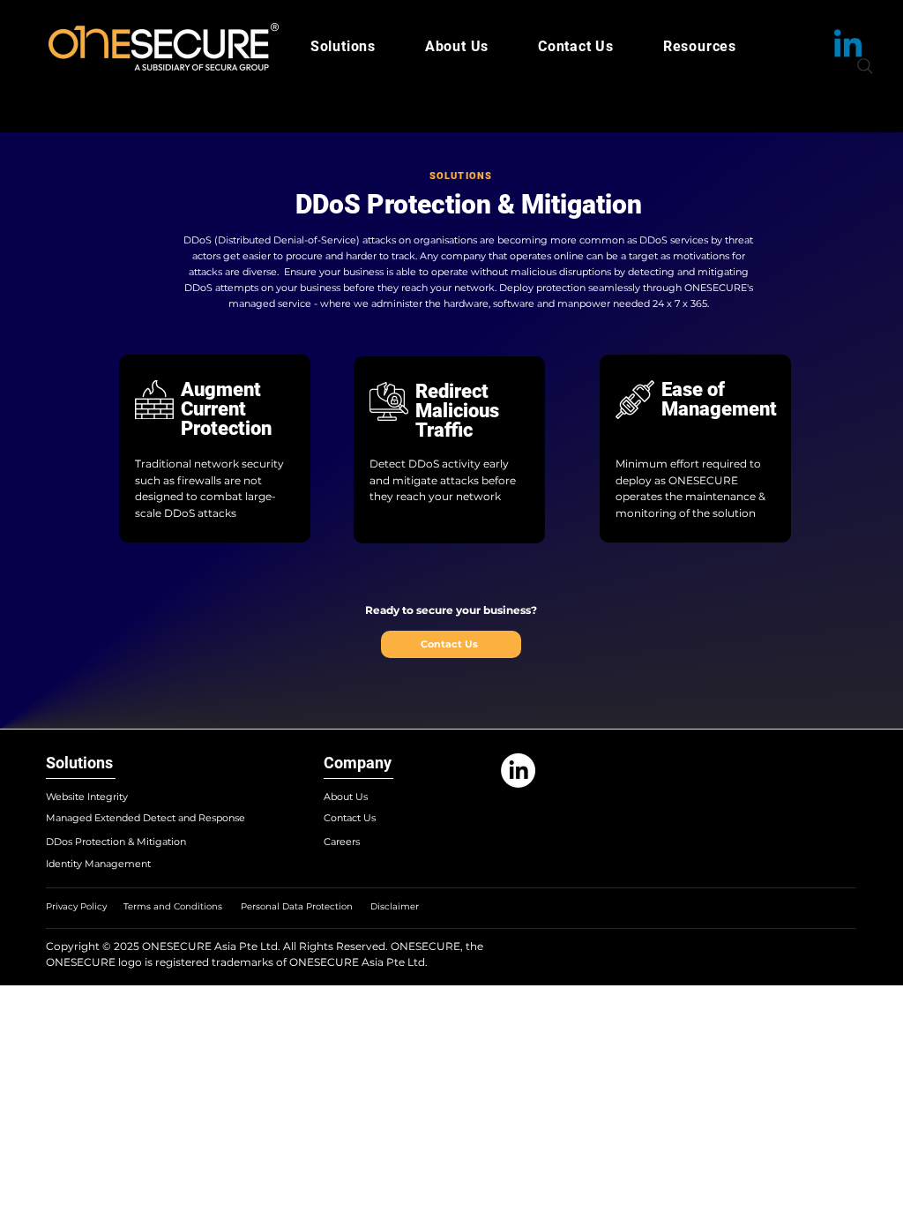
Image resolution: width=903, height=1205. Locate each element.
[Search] (865, 66)
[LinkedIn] (518, 770)
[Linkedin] (848, 46)
